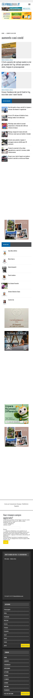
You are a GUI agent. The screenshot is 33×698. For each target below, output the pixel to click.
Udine (5, 613)
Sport (5, 635)
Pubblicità (25, 504)
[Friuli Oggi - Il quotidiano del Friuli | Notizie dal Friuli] (14, 4)
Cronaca (6, 627)
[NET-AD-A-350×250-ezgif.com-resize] (16, 423)
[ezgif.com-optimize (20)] (16, 238)
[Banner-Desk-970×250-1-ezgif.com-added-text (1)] (16, 18)
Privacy (5, 529)
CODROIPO (6, 661)
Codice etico (13, 559)
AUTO (5, 645)
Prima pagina (7, 609)
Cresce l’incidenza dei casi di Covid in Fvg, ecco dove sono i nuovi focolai (16, 93)
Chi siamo (6, 559)
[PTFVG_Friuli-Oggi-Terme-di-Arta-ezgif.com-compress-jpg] (16, 350)
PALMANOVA (7, 690)
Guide (5, 642)
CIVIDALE (6, 675)
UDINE (5, 657)
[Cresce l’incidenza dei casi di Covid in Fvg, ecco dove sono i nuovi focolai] (16, 80)
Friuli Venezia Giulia (7, 60)
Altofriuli (6, 620)
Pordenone (6, 617)
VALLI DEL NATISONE (8, 693)
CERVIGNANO (7, 668)
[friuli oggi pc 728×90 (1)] (16, 10)
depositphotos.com (18, 596)
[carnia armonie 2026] (16, 327)
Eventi (5, 638)
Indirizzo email (7, 525)
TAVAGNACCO (7, 665)
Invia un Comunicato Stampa (12, 504)
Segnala (16, 506)
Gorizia (5, 624)
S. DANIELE (6, 679)
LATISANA (6, 672)
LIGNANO (6, 683)
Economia (6, 631)
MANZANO (6, 686)
